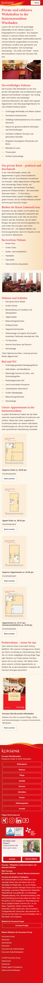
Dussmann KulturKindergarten (12, 952)
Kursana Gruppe (22, 925)
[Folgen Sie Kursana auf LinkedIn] (19, 820)
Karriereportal (6, 943)
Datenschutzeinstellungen (11, 970)
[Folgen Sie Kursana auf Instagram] (12, 820)
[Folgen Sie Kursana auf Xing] (5, 820)
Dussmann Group (8, 936)
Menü (37, 3)
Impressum (6, 964)
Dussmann (6, 946)
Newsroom (6, 940)
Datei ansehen (9, 479)
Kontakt (12, 859)
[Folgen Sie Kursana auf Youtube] (26, 820)
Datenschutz (6, 961)
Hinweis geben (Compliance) (12, 967)
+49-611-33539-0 (31, 859)
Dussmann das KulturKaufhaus (13, 949)
